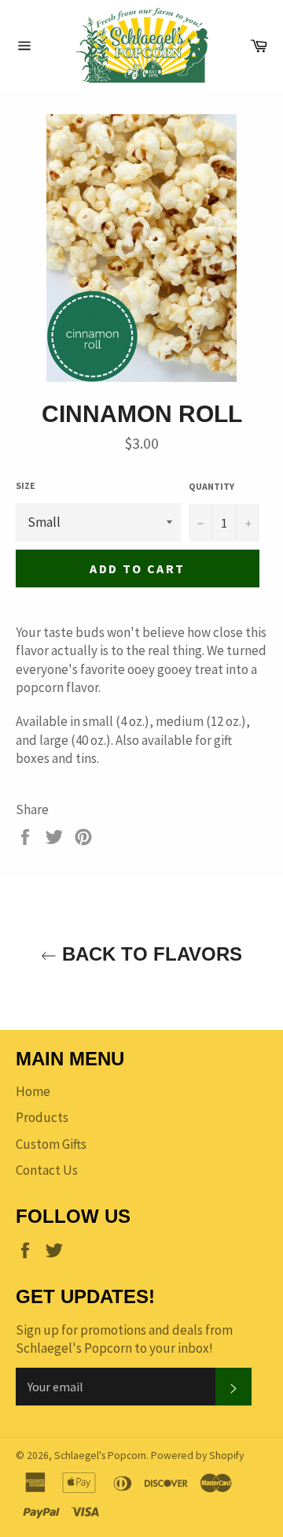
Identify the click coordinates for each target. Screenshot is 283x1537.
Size (25, 485)
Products (42, 1117)
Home (33, 1091)
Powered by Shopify (197, 1455)
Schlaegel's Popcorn (100, 1455)
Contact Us (47, 1170)
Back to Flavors (149, 954)
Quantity (211, 486)
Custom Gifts (51, 1144)
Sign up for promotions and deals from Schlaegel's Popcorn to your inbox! (124, 1339)
